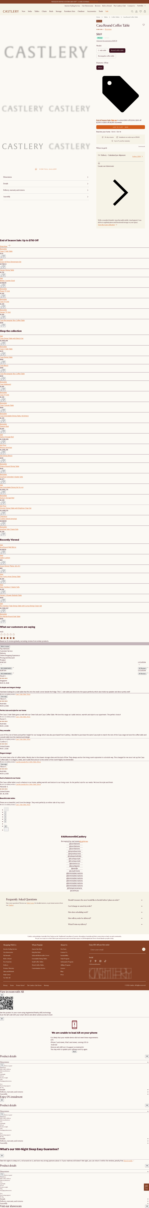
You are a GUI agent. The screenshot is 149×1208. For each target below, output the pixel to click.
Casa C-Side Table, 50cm (23, 694)
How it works (128, 1161)
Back (74, 1051)
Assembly (3, 1094)
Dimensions (4, 1062)
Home (98, 17)
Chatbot (11, 905)
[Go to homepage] (11, 11)
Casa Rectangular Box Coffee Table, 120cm (28, 762)
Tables (106, 17)
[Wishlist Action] (4, 256)
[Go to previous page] (6, 809)
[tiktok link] (105, 961)
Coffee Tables (115, 17)
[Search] (132, 11)
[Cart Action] (1, 257)
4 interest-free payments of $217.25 (106, 41)
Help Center (30, 903)
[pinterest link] (95, 961)
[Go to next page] (6, 829)
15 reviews (108, 29)
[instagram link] (100, 961)
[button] (140, 11)
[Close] (2, 995)
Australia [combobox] (140, 6)
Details (2, 1090)
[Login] (136, 11)
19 (5, 826)
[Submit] (143, 949)
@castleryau (83, 841)
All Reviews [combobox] (142, 668)
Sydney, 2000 (136, 156)
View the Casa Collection (106, 225)
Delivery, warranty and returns (11, 1092)
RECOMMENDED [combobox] (6, 668)
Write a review (5, 646)
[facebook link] (90, 961)
